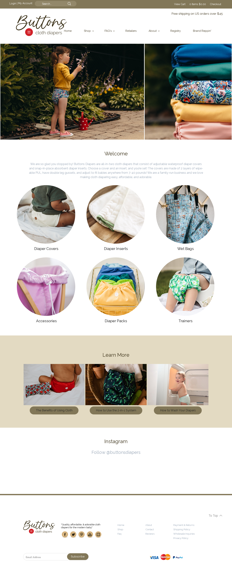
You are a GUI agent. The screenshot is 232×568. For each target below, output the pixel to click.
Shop (87, 30)
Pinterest (81, 535)
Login (12, 3)
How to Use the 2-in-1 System (116, 410)
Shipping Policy (181, 529)
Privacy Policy (180, 538)
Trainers (185, 321)
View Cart (179, 4)
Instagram (98, 535)
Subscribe (78, 556)
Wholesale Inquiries (184, 533)
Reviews (149, 533)
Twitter (73, 535)
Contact (149, 529)
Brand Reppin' (202, 30)
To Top (213, 515)
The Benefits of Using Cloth (54, 410)
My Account (25, 3)
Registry (175, 30)
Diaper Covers (46, 249)
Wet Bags (185, 249)
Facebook (65, 535)
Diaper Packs (116, 321)
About (153, 30)
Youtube (90, 535)
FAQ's (108, 30)
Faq (119, 533)
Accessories (46, 321)
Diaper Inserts (116, 249)
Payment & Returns (183, 525)
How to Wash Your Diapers (178, 410)
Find (69, 3)
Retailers (130, 30)
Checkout (215, 4)
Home (68, 30)
